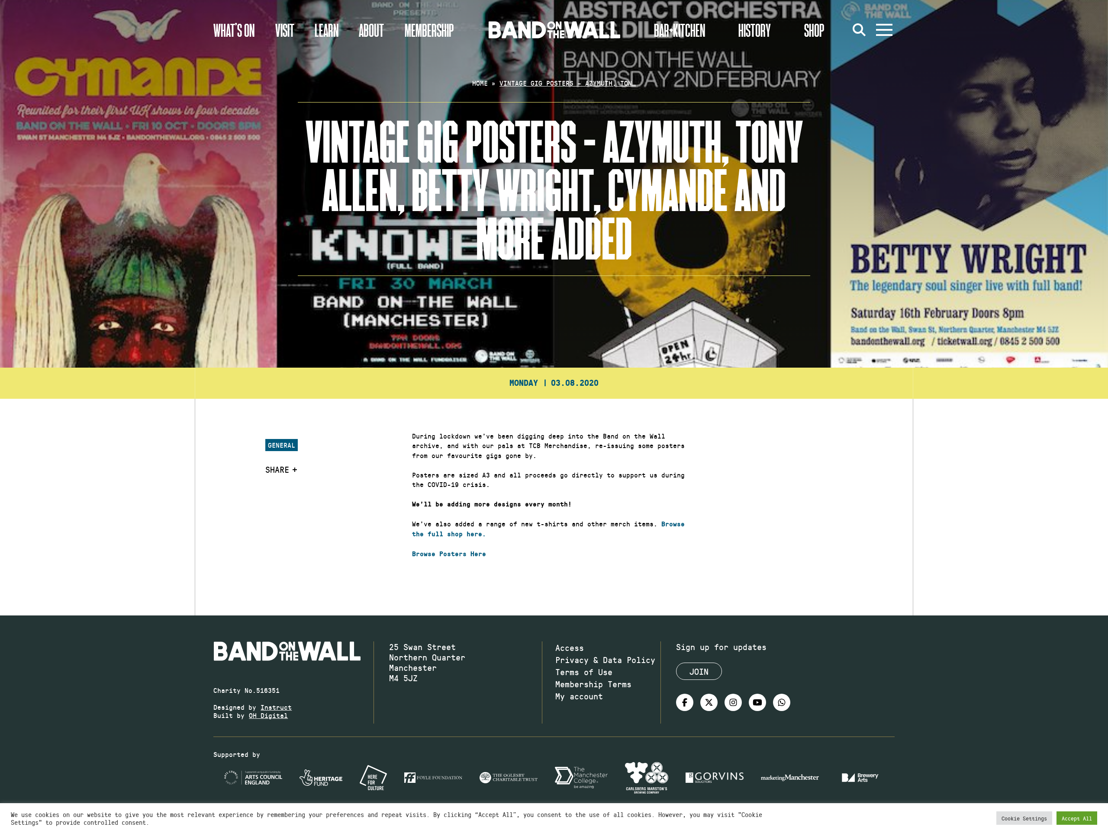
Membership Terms (593, 683)
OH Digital (268, 715)
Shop (814, 29)
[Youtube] (757, 702)
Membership (429, 29)
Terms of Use (583, 671)
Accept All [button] (1077, 818)
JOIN (699, 671)
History (754, 29)
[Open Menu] (884, 29)
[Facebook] (684, 702)
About (371, 29)
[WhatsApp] (781, 702)
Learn (326, 29)
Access (569, 647)
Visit (284, 29)
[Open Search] (859, 29)
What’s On (233, 29)
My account (579, 696)
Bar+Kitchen (679, 29)
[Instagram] (733, 702)
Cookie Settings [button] (1024, 818)
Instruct (276, 706)
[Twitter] (709, 702)
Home (480, 82)
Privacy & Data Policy (605, 659)
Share (277, 469)
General (281, 444)
